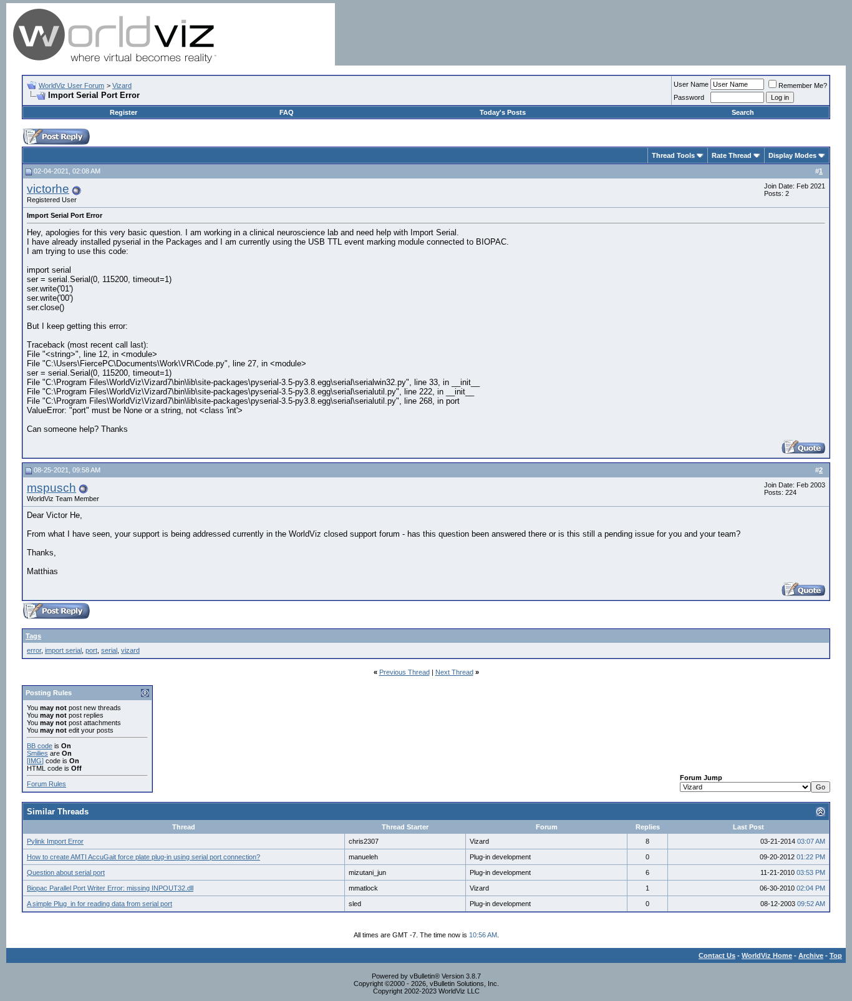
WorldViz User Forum (71, 85)
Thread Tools (673, 155)
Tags (33, 636)
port (91, 650)
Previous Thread (404, 672)
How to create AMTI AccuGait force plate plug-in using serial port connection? (143, 857)
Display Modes (792, 155)
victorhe (48, 188)
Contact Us (717, 955)
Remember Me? (802, 85)
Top (836, 955)
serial (109, 650)
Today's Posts (503, 112)
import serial (63, 650)
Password (689, 97)
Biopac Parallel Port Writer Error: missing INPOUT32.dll (110, 888)
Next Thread (454, 672)
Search (743, 112)
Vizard (122, 85)
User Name (691, 84)
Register (123, 112)
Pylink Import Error (55, 841)
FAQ (286, 112)
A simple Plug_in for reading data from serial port (99, 903)
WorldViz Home (767, 955)
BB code (39, 746)
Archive (810, 955)
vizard (130, 650)
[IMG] (35, 760)
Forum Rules (46, 784)
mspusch (51, 487)
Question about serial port (66, 872)
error (34, 650)
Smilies (37, 753)
